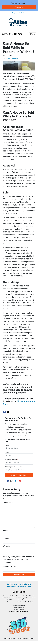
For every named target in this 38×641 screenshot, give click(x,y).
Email (6, 538)
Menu (32, 34)
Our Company (11, 586)
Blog (29, 586)
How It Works (23, 584)
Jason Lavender (12, 58)
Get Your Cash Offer (19, 13)
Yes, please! (19, 7)
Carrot (32, 638)
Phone (8, 452)
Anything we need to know (14, 467)
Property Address (11, 459)
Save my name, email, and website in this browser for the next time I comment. (18, 559)
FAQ (29, 584)
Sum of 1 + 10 (9, 566)
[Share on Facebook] (4, 412)
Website (6, 546)
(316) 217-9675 (15, 34)
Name (7, 445)
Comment (8, 503)
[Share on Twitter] (8, 412)
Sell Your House (12, 584)
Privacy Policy (21, 586)
